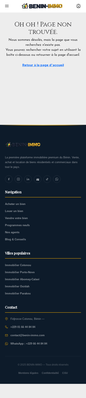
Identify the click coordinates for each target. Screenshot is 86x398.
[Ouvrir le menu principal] (7, 6)
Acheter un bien (15, 204)
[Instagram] (18, 179)
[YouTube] (37, 179)
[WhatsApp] (57, 179)
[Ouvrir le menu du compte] (78, 6)
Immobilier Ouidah (17, 286)
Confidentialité (50, 373)
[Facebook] (9, 179)
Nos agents (12, 232)
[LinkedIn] (28, 179)
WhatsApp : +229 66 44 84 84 (28, 343)
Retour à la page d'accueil (43, 65)
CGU (65, 373)
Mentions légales (28, 373)
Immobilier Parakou (18, 293)
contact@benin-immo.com (27, 335)
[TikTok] (47, 179)
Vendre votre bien (16, 218)
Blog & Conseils (15, 239)
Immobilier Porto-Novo (20, 272)
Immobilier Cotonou (18, 265)
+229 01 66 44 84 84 (22, 327)
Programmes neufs (17, 225)
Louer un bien (14, 211)
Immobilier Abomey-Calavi (22, 279)
